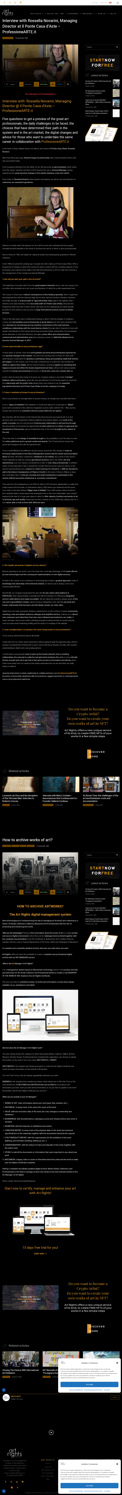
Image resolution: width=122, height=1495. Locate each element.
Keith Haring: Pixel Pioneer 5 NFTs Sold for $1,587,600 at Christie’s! (96, 112)
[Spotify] (20, 3)
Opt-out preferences (76, 1491)
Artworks (6, 805)
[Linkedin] (15, 3)
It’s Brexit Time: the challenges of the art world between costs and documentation (100, 798)
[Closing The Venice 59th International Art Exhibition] (116, 83)
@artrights (16, 1396)
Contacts (107, 1491)
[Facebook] (4, 3)
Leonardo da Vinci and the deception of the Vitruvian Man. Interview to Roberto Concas (20, 798)
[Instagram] (10, 3)
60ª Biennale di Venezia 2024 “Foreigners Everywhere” (95, 92)
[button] (117, 1464)
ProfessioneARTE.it (55, 142)
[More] (68, 84)
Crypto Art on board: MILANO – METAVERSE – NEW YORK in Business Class (98, 102)
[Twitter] (17, 1487)
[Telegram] (12, 1487)
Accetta (89, 1485)
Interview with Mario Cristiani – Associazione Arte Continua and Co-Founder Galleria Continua (60, 798)
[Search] (117, 47)
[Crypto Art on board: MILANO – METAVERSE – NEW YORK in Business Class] (116, 103)
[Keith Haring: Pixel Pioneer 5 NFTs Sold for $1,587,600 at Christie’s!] (116, 113)
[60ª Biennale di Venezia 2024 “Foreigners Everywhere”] (116, 93)
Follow (115, 1397)
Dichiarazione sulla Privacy (93, 1491)
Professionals (8, 38)
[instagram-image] (12, 1412)
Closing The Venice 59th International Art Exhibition (98, 82)
